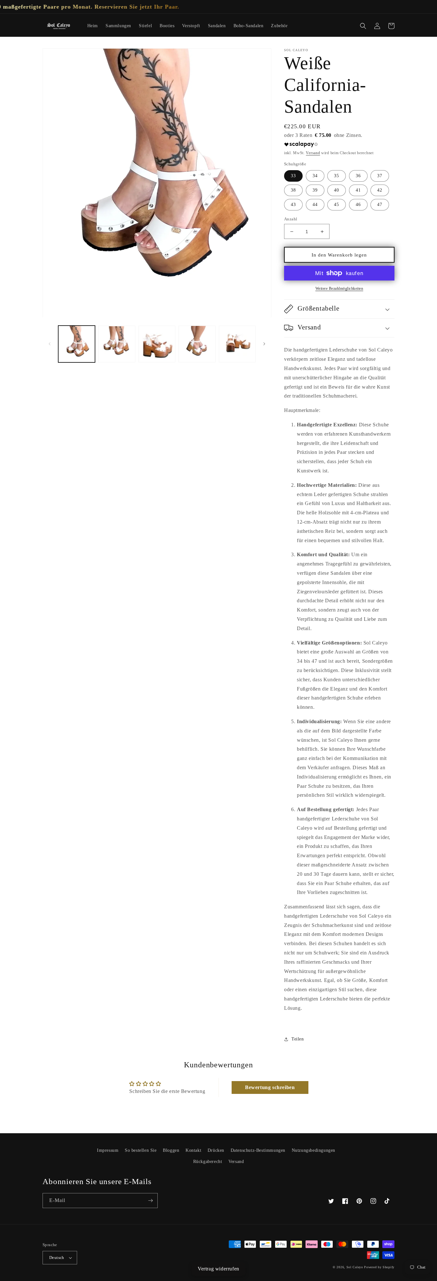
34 (315, 175)
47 (379, 204)
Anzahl (290, 219)
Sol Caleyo (354, 1267)
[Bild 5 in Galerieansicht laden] (237, 344)
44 (315, 204)
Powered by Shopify (379, 1267)
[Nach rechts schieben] (264, 344)
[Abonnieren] (150, 1200)
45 (336, 204)
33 (293, 175)
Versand (313, 153)
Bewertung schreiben (270, 1087)
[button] (363, 26)
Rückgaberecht (207, 1161)
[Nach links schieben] (50, 344)
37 (379, 175)
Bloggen (171, 1150)
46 (358, 204)
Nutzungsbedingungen (313, 1150)
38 (293, 190)
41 (358, 190)
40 (336, 190)
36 (358, 175)
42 (379, 190)
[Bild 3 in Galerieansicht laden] (157, 344)
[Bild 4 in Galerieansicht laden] (197, 344)
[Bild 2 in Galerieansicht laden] (116, 344)
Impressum (107, 1150)
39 (315, 190)
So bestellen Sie (141, 1150)
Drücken (216, 1150)
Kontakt (193, 1150)
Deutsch (56, 1257)
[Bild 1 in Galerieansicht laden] (76, 344)
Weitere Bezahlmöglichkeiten (339, 288)
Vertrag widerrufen (218, 1268)
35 (336, 175)
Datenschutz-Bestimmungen (258, 1150)
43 (293, 204)
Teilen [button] (297, 1039)
